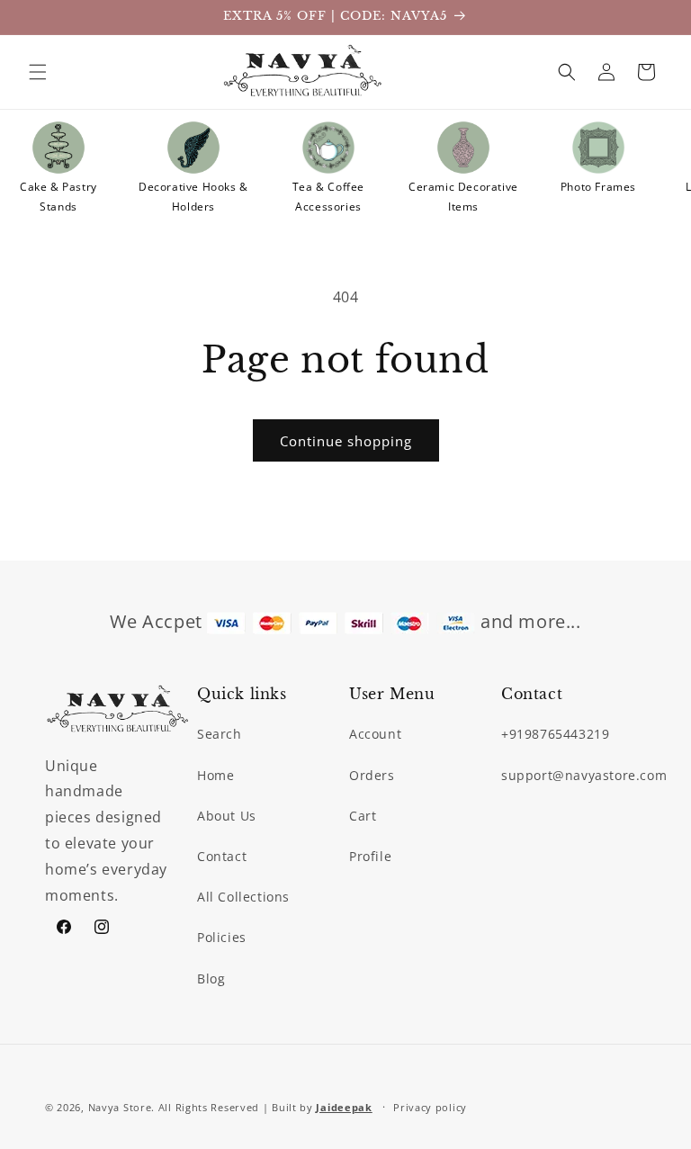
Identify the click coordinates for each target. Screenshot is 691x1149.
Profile (370, 856)
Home (215, 775)
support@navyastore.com (584, 775)
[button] (38, 72)
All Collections (243, 896)
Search (219, 733)
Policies (222, 937)
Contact (222, 856)
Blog (211, 978)
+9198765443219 (555, 733)
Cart (362, 815)
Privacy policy (430, 1107)
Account (375, 733)
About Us (226, 815)
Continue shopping (346, 441)
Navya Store (120, 1107)
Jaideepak (344, 1107)
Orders (372, 775)
